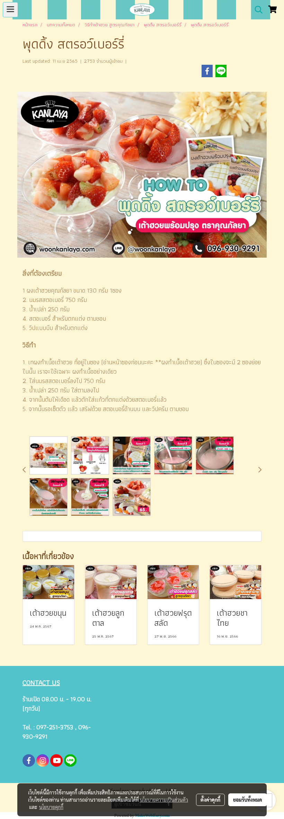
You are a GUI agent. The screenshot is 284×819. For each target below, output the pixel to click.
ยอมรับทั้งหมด (247, 799)
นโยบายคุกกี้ (51, 807)
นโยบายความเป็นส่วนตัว (164, 799)
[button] (256, 10)
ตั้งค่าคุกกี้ (210, 799)
